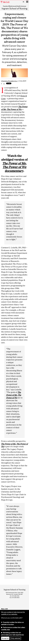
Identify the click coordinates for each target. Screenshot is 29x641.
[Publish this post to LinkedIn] (4, 84)
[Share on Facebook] (1, 84)
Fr (23, 2)
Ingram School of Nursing (14, 8)
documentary (14, 167)
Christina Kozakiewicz (9, 81)
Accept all (5, 638)
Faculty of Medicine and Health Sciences (14, 6)
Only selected (15, 638)
